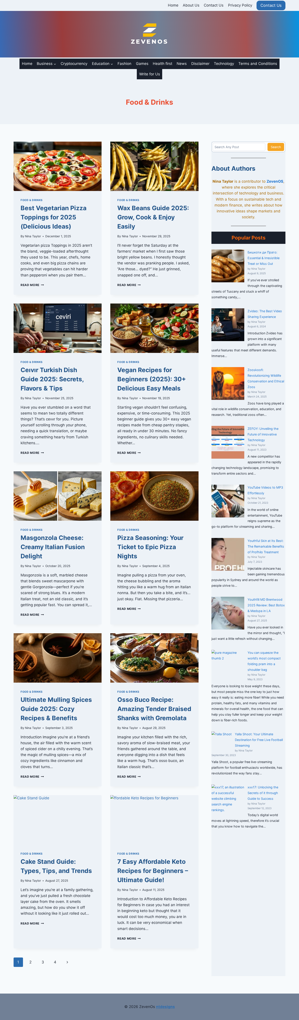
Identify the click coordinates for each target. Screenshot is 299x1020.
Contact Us (213, 5)
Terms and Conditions (257, 63)
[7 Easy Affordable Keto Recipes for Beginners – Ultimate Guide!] (154, 820)
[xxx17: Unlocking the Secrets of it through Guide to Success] (227, 800)
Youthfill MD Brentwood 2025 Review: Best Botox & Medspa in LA (266, 605)
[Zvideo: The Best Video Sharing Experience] (227, 324)
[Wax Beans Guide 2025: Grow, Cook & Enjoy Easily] (154, 166)
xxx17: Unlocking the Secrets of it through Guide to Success (263, 792)
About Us (191, 5)
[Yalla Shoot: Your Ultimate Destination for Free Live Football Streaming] (221, 741)
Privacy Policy (240, 5)
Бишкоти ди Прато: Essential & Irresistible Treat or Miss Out (264, 257)
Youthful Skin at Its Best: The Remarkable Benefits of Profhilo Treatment (266, 546)
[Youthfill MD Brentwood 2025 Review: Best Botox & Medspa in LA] (227, 613)
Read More (32, 285)
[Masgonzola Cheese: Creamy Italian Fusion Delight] (58, 496)
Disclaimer (200, 63)
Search (276, 147)
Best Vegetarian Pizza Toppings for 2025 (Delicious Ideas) (53, 217)
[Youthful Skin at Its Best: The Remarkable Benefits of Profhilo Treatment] (227, 554)
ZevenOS (275, 181)
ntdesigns (165, 1006)
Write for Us (149, 74)
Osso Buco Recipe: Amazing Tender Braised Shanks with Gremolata (154, 709)
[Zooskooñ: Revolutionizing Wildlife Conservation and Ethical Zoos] (227, 383)
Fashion (124, 63)
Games (142, 63)
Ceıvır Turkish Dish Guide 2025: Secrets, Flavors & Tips (52, 379)
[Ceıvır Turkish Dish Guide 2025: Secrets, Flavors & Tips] (58, 328)
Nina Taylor (33, 236)
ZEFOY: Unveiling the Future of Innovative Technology (263, 434)
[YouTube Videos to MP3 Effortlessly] (227, 501)
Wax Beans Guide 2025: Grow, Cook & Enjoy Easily (153, 217)
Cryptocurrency (74, 63)
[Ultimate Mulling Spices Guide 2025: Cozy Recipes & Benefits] (58, 658)
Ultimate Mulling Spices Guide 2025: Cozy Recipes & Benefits (56, 709)
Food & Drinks (32, 200)
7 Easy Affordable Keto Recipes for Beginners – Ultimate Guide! (152, 871)
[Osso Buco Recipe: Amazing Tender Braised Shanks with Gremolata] (154, 658)
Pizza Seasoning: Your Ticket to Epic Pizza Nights (150, 547)
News (182, 63)
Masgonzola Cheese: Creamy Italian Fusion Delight (53, 547)
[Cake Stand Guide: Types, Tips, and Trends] (58, 820)
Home (173, 5)
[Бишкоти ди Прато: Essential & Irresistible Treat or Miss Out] (227, 266)
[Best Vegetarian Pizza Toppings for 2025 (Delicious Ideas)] (58, 166)
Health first (162, 63)
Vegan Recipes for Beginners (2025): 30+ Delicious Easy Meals (151, 379)
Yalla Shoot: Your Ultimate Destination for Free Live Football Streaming (259, 739)
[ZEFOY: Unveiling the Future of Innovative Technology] (227, 442)
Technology (224, 63)
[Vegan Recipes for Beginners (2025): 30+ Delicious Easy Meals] (154, 328)
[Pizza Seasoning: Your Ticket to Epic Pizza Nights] (154, 496)
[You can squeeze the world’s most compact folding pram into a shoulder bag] (227, 666)
